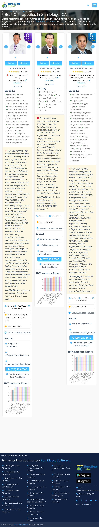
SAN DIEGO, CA (17, 11)
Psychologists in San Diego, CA (61, 488)
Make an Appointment (50, 239)
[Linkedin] (95, 500)
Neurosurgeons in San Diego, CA (37, 488)
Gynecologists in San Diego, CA (11, 510)
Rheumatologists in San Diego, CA (60, 494)
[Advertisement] (49, 436)
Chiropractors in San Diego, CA (11, 473)
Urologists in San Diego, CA (59, 500)
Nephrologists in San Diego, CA (36, 475)
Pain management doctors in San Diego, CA (36, 500)
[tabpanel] (17, 48)
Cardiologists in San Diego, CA (11, 466)
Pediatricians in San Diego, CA (36, 506)
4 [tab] (84, 57)
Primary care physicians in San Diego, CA (61, 468)
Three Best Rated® (21, 525)
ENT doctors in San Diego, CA (10, 491)
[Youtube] (91, 500)
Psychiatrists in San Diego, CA (60, 481)
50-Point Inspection (46, 21)
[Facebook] (77, 500)
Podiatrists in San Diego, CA (35, 519)
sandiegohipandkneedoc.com (18, 364)
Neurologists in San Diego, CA (36, 481)
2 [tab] (17, 57)
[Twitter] (82, 500)
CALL (12, 63)
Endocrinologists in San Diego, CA (10, 485)
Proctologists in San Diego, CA (61, 475)
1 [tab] (15, 57)
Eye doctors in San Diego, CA (10, 498)
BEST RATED (6, 11)
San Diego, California (55, 460)
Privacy (79, 504)
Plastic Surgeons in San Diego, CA (35, 513)
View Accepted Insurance (18, 332)
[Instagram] (86, 500)
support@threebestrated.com (88, 490)
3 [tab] (19, 57)
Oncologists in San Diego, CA (35, 494)
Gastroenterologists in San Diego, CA (12, 504)
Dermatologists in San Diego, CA (12, 479)
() (23, 72)
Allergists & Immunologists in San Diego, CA (35, 468)
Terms (88, 504)
